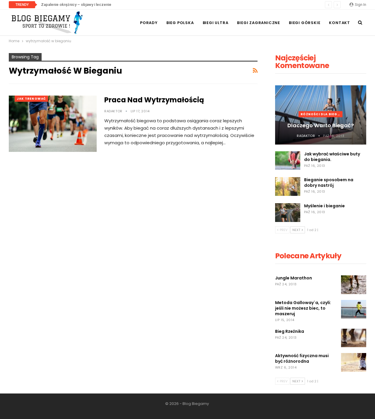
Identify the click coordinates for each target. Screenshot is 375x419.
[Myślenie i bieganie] (287, 212)
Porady (149, 23)
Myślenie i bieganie (324, 206)
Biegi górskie (304, 23)
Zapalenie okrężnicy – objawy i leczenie (76, 4)
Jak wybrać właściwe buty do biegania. (332, 156)
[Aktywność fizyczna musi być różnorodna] (353, 362)
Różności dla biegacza (321, 114)
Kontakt (339, 23)
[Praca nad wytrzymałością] (53, 124)
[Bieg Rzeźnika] (353, 338)
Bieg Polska (180, 23)
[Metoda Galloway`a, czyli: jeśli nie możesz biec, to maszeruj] (353, 309)
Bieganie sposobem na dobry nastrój (328, 182)
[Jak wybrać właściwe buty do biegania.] (287, 160)
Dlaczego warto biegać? (320, 125)
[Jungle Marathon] (353, 284)
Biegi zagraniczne (258, 23)
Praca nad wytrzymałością (154, 100)
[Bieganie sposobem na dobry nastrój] (287, 186)
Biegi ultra (216, 23)
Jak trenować (31, 98)
